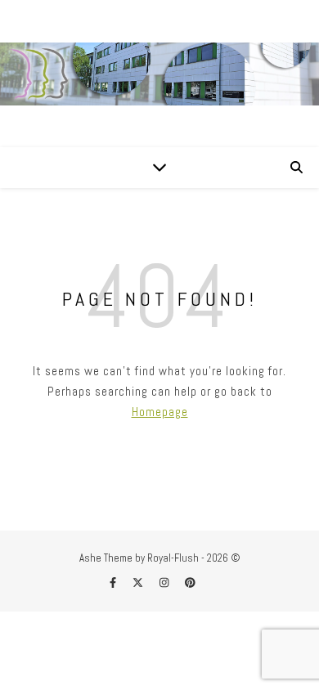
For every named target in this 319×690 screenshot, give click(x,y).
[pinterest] (190, 582)
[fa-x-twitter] (139, 582)
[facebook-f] (114, 582)
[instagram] (165, 582)
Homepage (160, 411)
